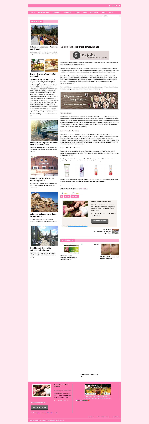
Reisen (111, 12)
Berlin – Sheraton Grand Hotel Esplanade (43, 75)
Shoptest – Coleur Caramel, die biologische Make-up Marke (68, 257)
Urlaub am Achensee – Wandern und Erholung (43, 48)
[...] (56, 54)
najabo (67, 196)
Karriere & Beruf (43, 12)
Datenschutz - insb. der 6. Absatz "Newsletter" (77, 226)
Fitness (77, 12)
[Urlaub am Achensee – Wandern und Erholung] (44, 35)
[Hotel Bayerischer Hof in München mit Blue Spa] (44, 236)
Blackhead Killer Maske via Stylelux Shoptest (109, 258)
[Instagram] (112, 5)
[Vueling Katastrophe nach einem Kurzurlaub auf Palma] (44, 130)
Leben (103, 12)
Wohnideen (94, 12)
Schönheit (56, 12)
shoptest (75, 196)
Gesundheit (67, 12)
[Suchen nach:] (110, 16)
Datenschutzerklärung (103, 417)
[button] (66, 193)
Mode (85, 12)
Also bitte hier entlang (99, 220)
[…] (31, 116)
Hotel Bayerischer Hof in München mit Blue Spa (40, 249)
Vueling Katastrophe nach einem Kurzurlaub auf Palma (44, 143)
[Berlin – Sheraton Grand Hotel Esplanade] (44, 65)
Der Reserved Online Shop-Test (89, 375)
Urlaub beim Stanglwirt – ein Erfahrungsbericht (42, 179)
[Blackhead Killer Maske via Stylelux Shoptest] (110, 249)
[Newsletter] (119, 5)
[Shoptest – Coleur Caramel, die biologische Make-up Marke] (70, 249)
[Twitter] (116, 5)
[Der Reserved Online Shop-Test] (90, 308)
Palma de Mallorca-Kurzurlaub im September (43, 215)
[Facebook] (109, 5)
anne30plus (83, 189)
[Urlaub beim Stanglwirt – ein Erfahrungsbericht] (44, 166)
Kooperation (116, 417)
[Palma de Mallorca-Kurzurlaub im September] (44, 202)
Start (31, 12)
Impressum (91, 417)
